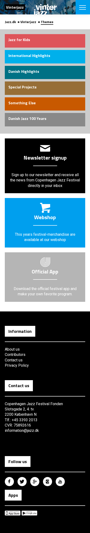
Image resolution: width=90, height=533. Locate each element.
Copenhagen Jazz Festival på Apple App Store (12, 513)
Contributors (15, 354)
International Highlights (29, 55)
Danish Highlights (23, 71)
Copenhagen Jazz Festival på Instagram (47, 481)
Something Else (22, 103)
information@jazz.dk (22, 430)
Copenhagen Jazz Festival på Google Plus (34, 481)
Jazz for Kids (19, 40)
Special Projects (22, 87)
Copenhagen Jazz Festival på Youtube (60, 481)
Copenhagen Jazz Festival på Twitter (22, 481)
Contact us (14, 360)
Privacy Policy (17, 365)
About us (12, 349)
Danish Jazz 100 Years (27, 118)
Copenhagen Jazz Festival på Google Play (29, 513)
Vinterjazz (28, 21)
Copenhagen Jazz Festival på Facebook (9, 481)
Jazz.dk (10, 21)
